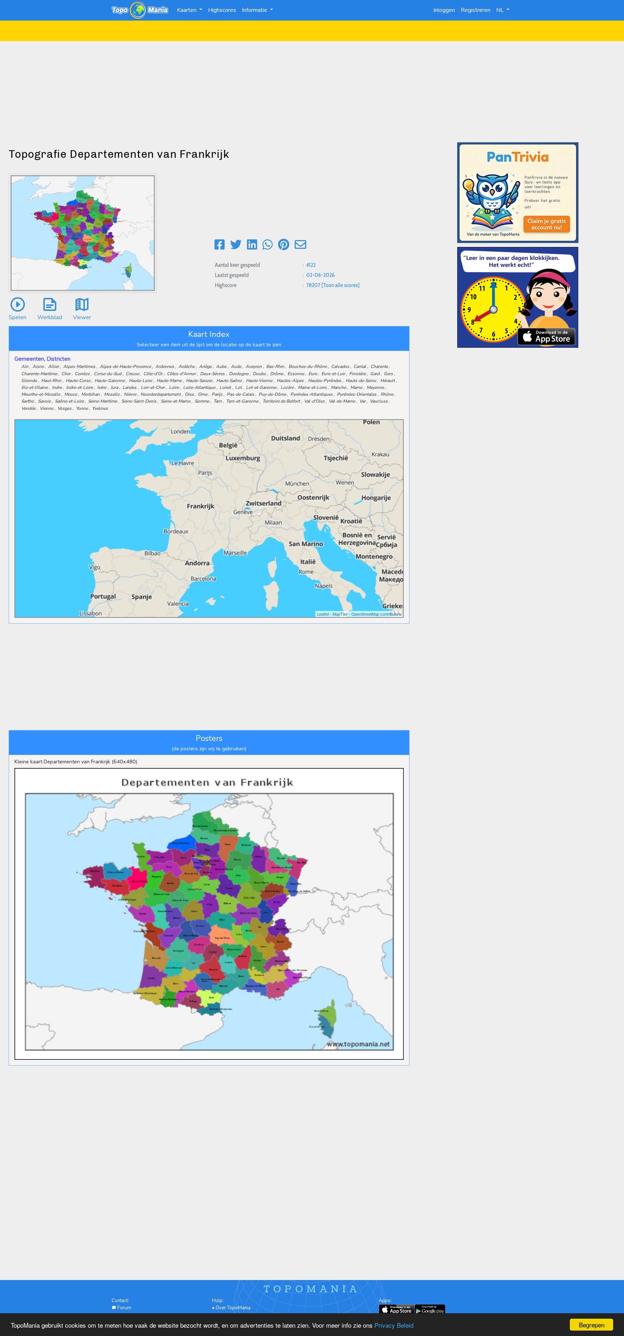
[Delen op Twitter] (236, 245)
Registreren (475, 10)
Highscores (222, 10)
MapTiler (340, 614)
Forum (123, 1308)
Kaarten (187, 10)
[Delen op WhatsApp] (268, 245)
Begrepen (591, 1324)
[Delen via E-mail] (300, 245)
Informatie (255, 10)
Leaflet (323, 614)
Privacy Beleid (393, 1325)
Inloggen (444, 10)
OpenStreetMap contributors (376, 614)
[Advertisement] (312, 91)
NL (500, 10)
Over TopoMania (233, 1308)
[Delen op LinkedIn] (252, 245)
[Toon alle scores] (340, 285)
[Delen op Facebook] (219, 245)
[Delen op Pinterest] (283, 245)
